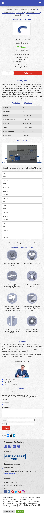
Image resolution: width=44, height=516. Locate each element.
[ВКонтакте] (8, 435)
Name (4, 420)
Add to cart (28, 73)
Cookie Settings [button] (8, 511)
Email (4, 424)
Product (23, 46)
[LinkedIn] (14, 435)
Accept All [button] (20, 511)
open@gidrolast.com (15, 485)
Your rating (5, 402)
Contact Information (10, 474)
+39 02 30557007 (14, 482)
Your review (6, 407)
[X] (11, 435)
